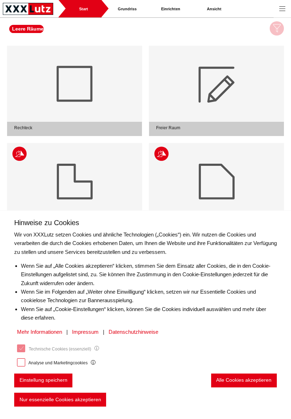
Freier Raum (168, 127)
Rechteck (23, 127)
